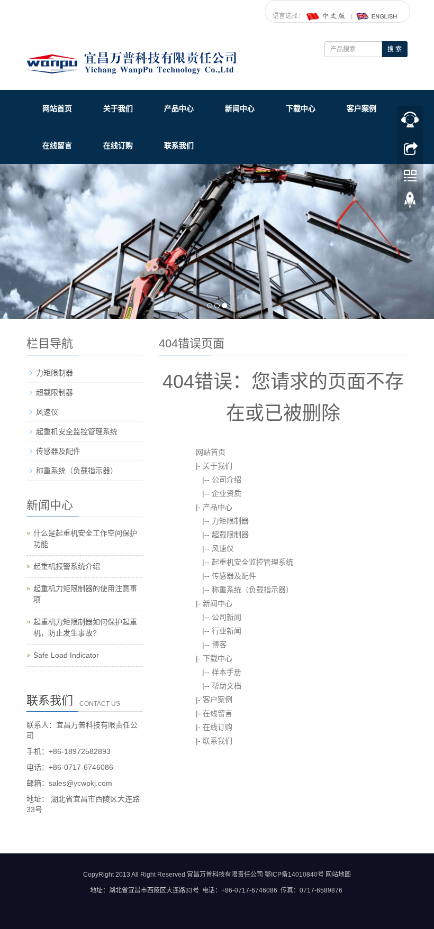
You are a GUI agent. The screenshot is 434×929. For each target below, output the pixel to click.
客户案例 (361, 108)
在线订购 (118, 145)
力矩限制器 (230, 521)
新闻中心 (240, 108)
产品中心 (179, 108)
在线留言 (57, 145)
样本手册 (226, 672)
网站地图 (338, 874)
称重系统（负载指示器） (252, 589)
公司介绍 (226, 479)
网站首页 (57, 108)
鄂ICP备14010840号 (294, 874)
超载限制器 (230, 534)
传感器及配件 (234, 576)
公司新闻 (226, 617)
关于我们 (118, 108)
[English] (377, 16)
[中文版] (326, 16)
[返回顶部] (410, 202)
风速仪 (223, 548)
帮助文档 (226, 686)
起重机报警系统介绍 (66, 566)
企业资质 (226, 493)
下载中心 (300, 108)
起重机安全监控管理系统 (252, 562)
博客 (219, 644)
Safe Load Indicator (66, 655)
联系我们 (179, 145)
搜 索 (394, 49)
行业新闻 (226, 631)
